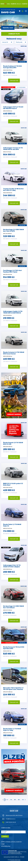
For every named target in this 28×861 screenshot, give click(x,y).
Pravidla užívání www (15, 860)
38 (15, 799)
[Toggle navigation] (26, 11)
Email (4, 832)
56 (19, 799)
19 (11, 799)
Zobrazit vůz (14, 80)
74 (23, 799)
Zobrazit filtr (14, 34)
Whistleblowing (5, 846)
